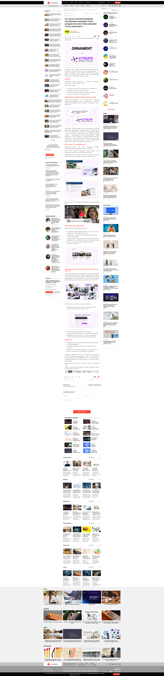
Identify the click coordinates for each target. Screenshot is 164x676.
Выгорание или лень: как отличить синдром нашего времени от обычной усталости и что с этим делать (53, 660)
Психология (47, 646)
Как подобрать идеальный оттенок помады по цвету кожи (53, 165)
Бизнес (71, 2)
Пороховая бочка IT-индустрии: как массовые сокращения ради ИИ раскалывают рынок (53, 206)
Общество (81, 2)
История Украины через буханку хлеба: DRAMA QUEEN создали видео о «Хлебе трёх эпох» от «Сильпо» (55, 29)
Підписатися (50, 154)
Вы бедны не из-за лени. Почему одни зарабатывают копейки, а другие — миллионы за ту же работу (110, 324)
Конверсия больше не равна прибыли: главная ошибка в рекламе (95, 423)
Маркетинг (65, 2)
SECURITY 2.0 (112, 95)
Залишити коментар (81, 411)
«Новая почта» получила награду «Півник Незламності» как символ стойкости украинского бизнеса (55, 40)
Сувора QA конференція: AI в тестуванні (113, 17)
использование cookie (92, 673)
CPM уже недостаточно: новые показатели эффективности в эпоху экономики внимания (95, 430)
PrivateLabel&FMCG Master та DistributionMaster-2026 (113, 42)
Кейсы (45, 627)
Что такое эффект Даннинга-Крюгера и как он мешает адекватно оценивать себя (72, 660)
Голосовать (49, 292)
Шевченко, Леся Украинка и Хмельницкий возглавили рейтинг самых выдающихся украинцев (54, 65)
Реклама (86, 663)
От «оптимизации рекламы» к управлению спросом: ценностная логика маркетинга (110, 269)
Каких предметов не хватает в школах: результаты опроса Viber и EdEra (55, 14)
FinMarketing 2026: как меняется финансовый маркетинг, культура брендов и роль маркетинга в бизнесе (55, 90)
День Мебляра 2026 (113, 71)
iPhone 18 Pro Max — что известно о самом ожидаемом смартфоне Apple (91, 622)
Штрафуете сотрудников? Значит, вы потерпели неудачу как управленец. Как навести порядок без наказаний (110, 288)
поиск (108, 2)
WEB (87, 13)
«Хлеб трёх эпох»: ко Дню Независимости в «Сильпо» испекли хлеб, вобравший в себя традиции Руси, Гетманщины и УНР (54, 80)
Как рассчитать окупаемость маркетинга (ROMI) (76, 439)
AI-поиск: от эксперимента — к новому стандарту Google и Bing (76, 434)
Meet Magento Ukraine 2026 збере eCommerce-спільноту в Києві (113, 26)
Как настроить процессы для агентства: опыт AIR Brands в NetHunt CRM (109, 218)
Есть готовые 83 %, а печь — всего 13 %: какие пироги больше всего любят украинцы (55, 55)
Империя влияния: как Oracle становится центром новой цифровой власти (109, 342)
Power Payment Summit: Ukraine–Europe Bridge (113, 56)
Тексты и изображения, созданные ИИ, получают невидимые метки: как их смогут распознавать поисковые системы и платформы (55, 136)
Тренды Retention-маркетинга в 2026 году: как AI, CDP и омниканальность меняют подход (110, 306)
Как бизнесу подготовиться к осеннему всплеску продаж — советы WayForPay (54, 116)
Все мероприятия (111, 109)
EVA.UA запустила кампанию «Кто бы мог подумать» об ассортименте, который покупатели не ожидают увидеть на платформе (110, 180)
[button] (100, 457)
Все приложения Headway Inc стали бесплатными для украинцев (54, 85)
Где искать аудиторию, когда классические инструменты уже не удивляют (111, 641)
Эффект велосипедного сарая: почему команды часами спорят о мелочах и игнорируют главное (91, 660)
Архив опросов (48, 295)
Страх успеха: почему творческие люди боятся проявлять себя (111, 660)
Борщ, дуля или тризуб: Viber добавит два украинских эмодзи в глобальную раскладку (55, 70)
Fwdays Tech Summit (113, 79)
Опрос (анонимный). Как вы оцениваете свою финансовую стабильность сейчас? (53, 281)
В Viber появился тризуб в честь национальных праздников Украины (55, 75)
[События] (113, 2)
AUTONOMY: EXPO (113, 48)
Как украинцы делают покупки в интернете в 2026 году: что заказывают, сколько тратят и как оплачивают (55, 24)
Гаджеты (46, 608)
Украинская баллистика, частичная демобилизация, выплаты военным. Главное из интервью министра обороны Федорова (52, 173)
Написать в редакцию (49, 670)
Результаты (57, 292)
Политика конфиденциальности (70, 663)
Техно (76, 2)
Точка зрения (88, 2)
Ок (116, 674)
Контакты (92, 663)
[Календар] (111, 2)
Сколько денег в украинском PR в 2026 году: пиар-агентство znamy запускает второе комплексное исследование (55, 121)
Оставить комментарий (50, 294)
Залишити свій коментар (94, 385)
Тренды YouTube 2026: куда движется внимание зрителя (109, 236)
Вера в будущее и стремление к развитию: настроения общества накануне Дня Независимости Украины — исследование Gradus (55, 100)
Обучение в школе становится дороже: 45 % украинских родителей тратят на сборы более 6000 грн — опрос (55, 106)
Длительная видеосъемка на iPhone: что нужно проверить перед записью (111, 622)
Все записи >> (91, 457)
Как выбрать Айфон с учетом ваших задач (53, 621)
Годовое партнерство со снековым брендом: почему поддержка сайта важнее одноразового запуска (92, 641)
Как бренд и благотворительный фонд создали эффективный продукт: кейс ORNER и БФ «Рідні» (53, 641)
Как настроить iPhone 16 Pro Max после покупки (72, 622)
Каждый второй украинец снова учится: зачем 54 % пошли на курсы (55, 131)
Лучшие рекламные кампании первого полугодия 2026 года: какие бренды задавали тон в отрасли (110, 197)
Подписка (117, 2)
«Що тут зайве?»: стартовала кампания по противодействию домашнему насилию (55, 111)
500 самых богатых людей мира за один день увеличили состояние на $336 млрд (53, 192)
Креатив (89, 13)
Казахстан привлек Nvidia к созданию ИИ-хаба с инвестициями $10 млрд (52, 185)
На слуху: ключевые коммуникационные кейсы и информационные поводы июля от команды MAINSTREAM (110, 145)
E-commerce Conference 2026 (112, 88)
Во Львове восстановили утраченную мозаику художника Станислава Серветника (55, 19)
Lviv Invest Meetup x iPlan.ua (113, 33)
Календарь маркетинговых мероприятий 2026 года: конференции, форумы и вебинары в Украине (54, 95)
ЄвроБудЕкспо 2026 (113, 103)
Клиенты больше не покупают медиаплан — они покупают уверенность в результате (110, 252)
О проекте (81, 663)
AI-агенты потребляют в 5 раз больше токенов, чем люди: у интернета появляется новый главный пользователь (54, 45)
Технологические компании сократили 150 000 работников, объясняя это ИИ (52, 200)
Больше (53, 139)
